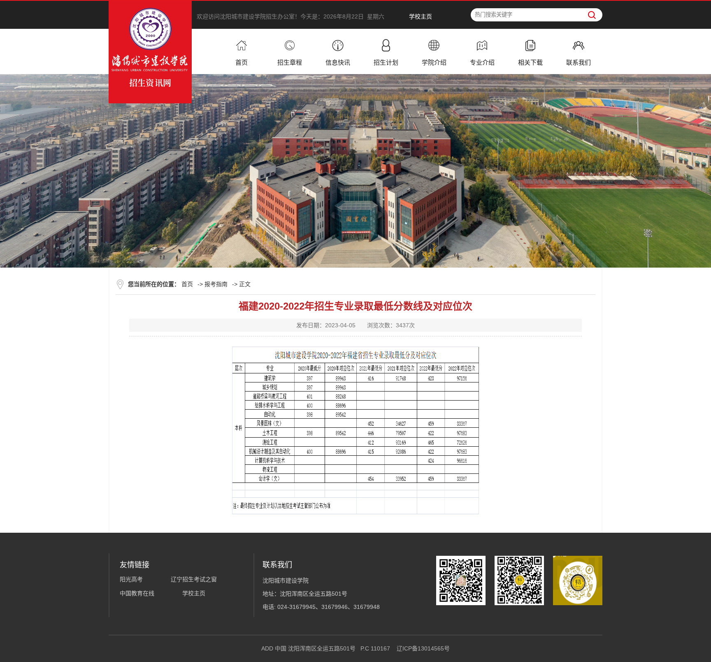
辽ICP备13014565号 (423, 648)
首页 (187, 284)
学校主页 (420, 16)
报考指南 (216, 284)
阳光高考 (131, 579)
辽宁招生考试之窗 (194, 579)
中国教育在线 (137, 593)
